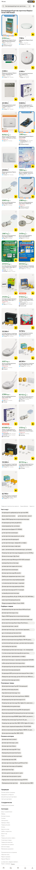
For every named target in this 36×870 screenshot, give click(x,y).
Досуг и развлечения (6, 811)
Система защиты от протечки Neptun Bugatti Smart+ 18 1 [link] (26, 364)
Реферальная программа (7, 805)
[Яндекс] (13, 864)
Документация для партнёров (9, 796)
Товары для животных (7, 842)
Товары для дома (5, 825)
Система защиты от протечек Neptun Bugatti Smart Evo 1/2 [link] (9, 465)
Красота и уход (5, 829)
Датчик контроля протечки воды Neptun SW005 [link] (9, 203)
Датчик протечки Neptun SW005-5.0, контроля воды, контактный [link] (26, 430)
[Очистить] (29, 6)
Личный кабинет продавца (8, 792)
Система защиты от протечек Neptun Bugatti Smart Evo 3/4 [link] (9, 334)
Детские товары (5, 846)
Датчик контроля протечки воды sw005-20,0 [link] (9, 364)
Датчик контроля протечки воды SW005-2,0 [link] (26, 74)
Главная (3, 868)
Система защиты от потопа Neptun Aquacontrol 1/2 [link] (26, 334)
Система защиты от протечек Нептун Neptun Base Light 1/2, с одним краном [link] (9, 266)
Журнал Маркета (5, 859)
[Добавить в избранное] (16, 16)
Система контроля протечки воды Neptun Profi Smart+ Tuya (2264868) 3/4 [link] (26, 465)
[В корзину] (16, 34)
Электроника (4, 820)
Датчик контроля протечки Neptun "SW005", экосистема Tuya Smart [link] (26, 172)
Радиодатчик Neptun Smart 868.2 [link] (26, 41)
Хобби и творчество (6, 831)
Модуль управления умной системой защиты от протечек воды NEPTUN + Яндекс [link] (8, 105)
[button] (34, 6)
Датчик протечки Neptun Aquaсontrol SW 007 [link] (25, 236)
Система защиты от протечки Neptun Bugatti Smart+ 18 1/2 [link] (9, 496)
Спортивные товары (6, 840)
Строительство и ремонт (7, 844)
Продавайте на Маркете (7, 794)
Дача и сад (4, 833)
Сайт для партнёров (6, 799)
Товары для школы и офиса (8, 838)
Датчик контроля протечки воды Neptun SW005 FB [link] (26, 203)
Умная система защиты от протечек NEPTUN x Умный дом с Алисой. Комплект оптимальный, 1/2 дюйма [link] (26, 105)
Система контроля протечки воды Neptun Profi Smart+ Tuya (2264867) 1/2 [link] (26, 397)
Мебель (3, 814)
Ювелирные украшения (7, 849)
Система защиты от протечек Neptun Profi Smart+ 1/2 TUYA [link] (26, 266)
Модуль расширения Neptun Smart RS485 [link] (26, 137)
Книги (2, 835)
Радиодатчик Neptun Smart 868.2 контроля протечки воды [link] (9, 41)
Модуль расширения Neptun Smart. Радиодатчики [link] (9, 73)
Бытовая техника (5, 816)
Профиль (32, 868)
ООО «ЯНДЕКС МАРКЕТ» (11, 862)
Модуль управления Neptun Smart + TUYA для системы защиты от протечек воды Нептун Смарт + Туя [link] (9, 137)
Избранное (18, 868)
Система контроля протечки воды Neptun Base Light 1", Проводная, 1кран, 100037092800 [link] (9, 299)
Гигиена (3, 818)
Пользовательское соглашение (9, 852)
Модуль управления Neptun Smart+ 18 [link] (9, 172)
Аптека (3, 827)
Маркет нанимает (5, 856)
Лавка (10, 868)
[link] (15, 512)
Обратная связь (5, 854)
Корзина (25, 868)
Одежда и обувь (5, 822)
